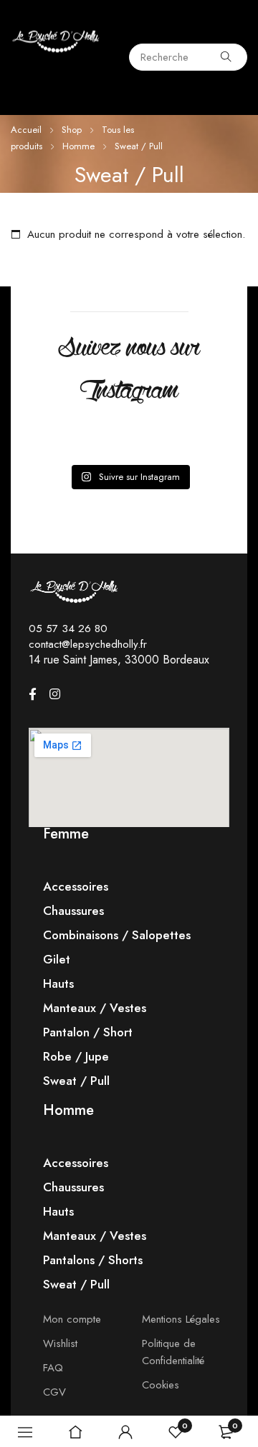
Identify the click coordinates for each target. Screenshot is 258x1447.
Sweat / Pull (76, 1080)
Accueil (26, 129)
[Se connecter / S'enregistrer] (125, 1432)
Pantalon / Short (88, 1032)
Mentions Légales (181, 1319)
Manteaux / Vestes (94, 1007)
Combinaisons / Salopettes (117, 934)
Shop (72, 129)
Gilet (56, 959)
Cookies (160, 1385)
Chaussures (73, 910)
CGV (54, 1392)
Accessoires (75, 886)
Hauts (58, 983)
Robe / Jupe (76, 1056)
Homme (78, 146)
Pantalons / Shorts (93, 1259)
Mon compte (72, 1319)
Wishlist (60, 1343)
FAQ (53, 1368)
